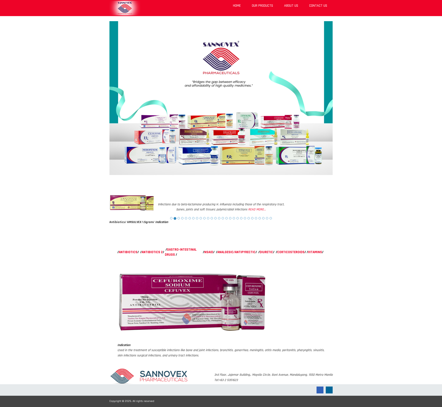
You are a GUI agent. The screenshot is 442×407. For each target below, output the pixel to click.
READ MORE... (257, 209)
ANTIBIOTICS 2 (152, 252)
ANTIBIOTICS (128, 252)
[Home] (124, 8)
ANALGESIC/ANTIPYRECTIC (236, 252)
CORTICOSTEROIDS (291, 252)
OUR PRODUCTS (262, 5)
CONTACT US (318, 5)
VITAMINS (315, 252)
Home (237, 5)
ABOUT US (291, 5)
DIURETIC (266, 252)
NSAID (208, 252)
